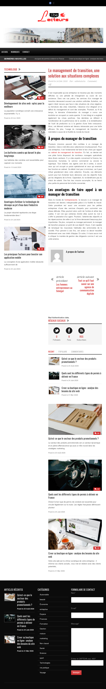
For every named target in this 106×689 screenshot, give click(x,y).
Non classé (44, 643)
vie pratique (44, 667)
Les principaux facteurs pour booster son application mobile (23, 255)
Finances (43, 619)
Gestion (43, 628)
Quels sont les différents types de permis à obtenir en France (81, 374)
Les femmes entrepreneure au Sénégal (64, 288)
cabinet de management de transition (66, 152)
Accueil (5, 51)
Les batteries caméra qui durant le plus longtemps (22, 154)
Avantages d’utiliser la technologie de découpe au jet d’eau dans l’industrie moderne (21, 205)
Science (43, 653)
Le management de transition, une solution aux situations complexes (74, 73)
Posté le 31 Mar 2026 (70, 395)
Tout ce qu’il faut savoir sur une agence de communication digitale (86, 287)
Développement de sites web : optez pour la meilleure (24, 104)
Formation (44, 623)
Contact (26, 51)
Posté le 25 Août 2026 (70, 366)
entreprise (44, 609)
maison (43, 633)
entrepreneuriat (71, 199)
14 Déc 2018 (61, 81)
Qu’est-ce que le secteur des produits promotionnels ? (73, 438)
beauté (42, 599)
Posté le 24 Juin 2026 (70, 380)
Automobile (44, 594)
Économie (44, 604)
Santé (42, 648)
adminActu (80, 81)
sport (42, 658)
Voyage (43, 672)
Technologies (45, 662)
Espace (43, 614)
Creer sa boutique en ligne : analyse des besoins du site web (80, 389)
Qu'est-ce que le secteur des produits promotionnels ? (79, 360)
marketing (44, 638)
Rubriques (15, 51)
